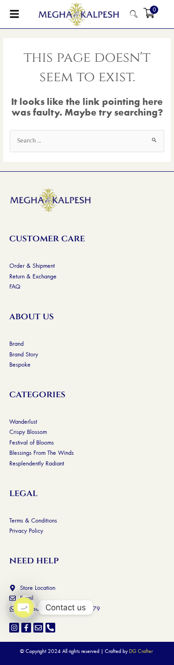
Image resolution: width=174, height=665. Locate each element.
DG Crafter (141, 650)
